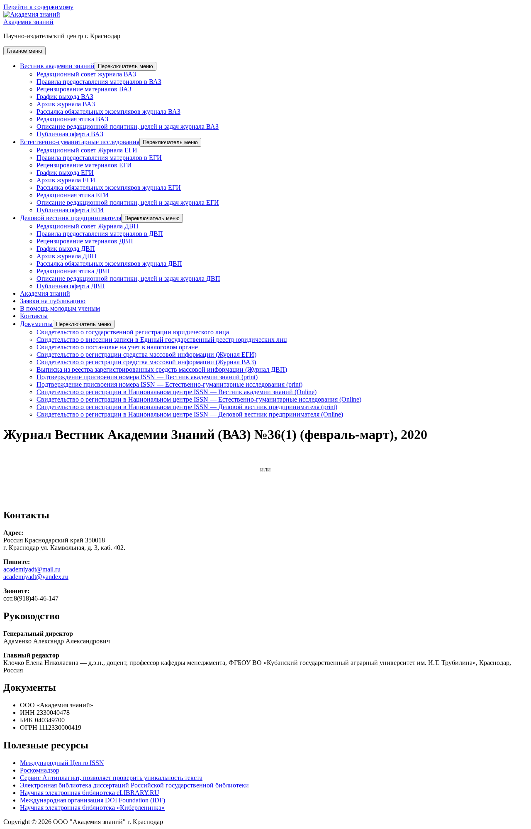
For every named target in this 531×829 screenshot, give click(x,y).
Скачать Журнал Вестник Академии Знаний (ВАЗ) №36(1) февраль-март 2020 (113, 455)
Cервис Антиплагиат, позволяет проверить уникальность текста (111, 777)
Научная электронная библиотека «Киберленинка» (92, 807)
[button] (125, 66)
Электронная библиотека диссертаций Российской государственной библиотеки (134, 785)
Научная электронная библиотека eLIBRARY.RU (89, 792)
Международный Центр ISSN (62, 762)
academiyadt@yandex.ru (35, 576)
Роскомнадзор (39, 770)
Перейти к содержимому (38, 6)
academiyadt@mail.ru (32, 569)
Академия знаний (28, 21)
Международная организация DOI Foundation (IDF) (92, 800)
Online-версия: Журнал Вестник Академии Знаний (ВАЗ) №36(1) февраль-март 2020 (122, 497)
